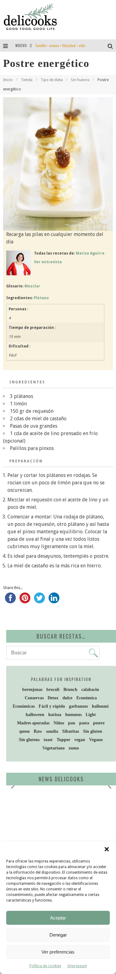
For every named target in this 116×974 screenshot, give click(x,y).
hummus (73, 714)
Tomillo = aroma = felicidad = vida (60, 45)
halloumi (100, 706)
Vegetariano (53, 748)
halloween (35, 714)
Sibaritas (70, 731)
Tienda (26, 80)
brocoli (52, 689)
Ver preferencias (58, 951)
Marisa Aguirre (90, 253)
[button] (107, 849)
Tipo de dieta (52, 80)
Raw (38, 731)
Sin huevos (80, 80)
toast (48, 739)
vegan (79, 739)
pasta (84, 723)
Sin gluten (92, 731)
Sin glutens (29, 739)
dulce (67, 698)
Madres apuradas (33, 723)
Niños (59, 723)
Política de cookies (45, 966)
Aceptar (58, 917)
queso (24, 731)
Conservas (34, 698)
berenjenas (32, 689)
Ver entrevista (48, 262)
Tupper (63, 739)
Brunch (70, 689)
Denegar (58, 934)
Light (91, 714)
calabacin (90, 689)
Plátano (41, 298)
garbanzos (78, 706)
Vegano (96, 739)
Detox (53, 698)
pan (71, 723)
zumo (74, 748)
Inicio (8, 80)
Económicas (24, 706)
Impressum (77, 966)
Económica (86, 698)
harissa (54, 714)
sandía (52, 731)
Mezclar (32, 286)
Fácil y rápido (52, 706)
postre (99, 723)
